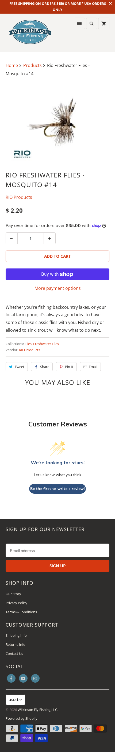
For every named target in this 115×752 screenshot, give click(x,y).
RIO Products (19, 197)
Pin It (69, 366)
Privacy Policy (16, 602)
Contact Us (14, 653)
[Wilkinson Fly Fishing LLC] (30, 33)
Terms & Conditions (21, 611)
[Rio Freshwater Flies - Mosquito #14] (58, 124)
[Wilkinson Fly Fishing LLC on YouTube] (23, 678)
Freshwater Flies (46, 343)
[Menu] (79, 23)
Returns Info (15, 644)
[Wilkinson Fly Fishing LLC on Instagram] (35, 678)
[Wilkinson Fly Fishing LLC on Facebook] (11, 678)
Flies (28, 343)
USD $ (13, 699)
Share (44, 366)
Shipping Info (16, 635)
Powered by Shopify (21, 718)
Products (33, 65)
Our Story (13, 593)
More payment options (57, 288)
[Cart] (103, 23)
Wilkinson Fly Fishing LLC (37, 709)
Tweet (19, 366)
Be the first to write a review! (57, 488)
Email (93, 366)
